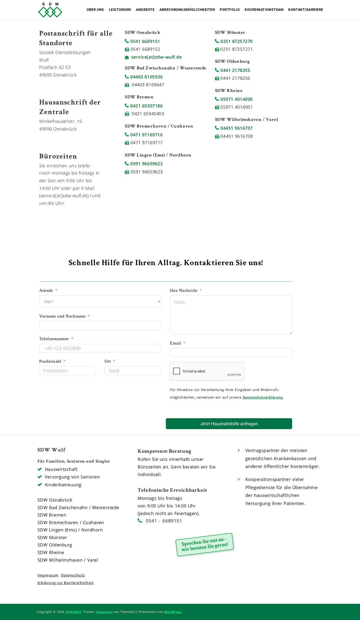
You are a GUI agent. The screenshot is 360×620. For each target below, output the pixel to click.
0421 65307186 (146, 106)
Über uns (95, 10)
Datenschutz (73, 575)
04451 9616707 (236, 128)
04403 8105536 (146, 77)
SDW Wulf (73, 612)
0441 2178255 (234, 70)
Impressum (48, 575)
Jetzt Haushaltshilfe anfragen (229, 423)
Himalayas (104, 612)
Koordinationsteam (264, 10)
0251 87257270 (236, 41)
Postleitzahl (50, 361)
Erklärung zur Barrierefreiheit (65, 582)
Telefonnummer (54, 338)
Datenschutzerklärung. (263, 397)
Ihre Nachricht (184, 290)
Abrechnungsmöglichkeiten (187, 10)
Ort (108, 361)
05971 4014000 (236, 99)
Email (175, 343)
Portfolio (230, 10)
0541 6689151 (144, 41)
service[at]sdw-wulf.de (156, 57)
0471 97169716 (146, 135)
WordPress (172, 612)
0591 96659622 (146, 164)
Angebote (145, 10)
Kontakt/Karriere (305, 10)
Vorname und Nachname (62, 316)
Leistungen (120, 10)
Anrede (46, 290)
